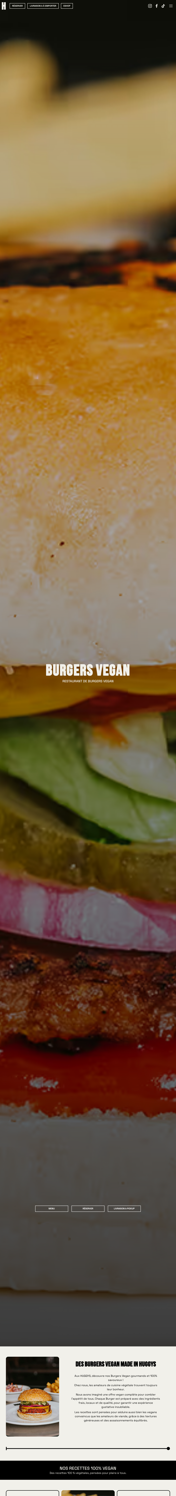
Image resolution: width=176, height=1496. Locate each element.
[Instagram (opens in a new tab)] (150, 6)
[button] (171, 6)
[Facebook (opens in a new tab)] (156, 6)
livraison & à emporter (43, 5)
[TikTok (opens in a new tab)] (163, 6)
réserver (17, 5)
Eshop (66, 5)
